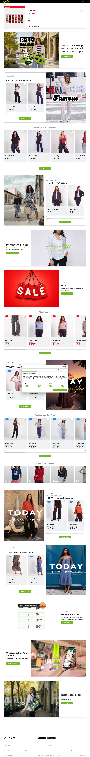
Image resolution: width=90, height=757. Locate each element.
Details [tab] (45, 369)
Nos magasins (6, 748)
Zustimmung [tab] (29, 369)
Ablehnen (30, 389)
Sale (7, 316)
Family (60, 755)
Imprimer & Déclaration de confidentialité (41, 755)
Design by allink (83, 755)
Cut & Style (27, 750)
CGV (57, 755)
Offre (9, 371)
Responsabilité (70, 750)
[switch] (39, 386)
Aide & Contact (7, 750)
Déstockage (27, 748)
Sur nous (69, 748)
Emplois (48, 748)
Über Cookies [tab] (60, 369)
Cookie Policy (52, 755)
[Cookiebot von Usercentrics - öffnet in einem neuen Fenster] (62, 366)
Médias (48, 750)
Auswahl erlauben (45, 389)
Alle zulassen (60, 389)
